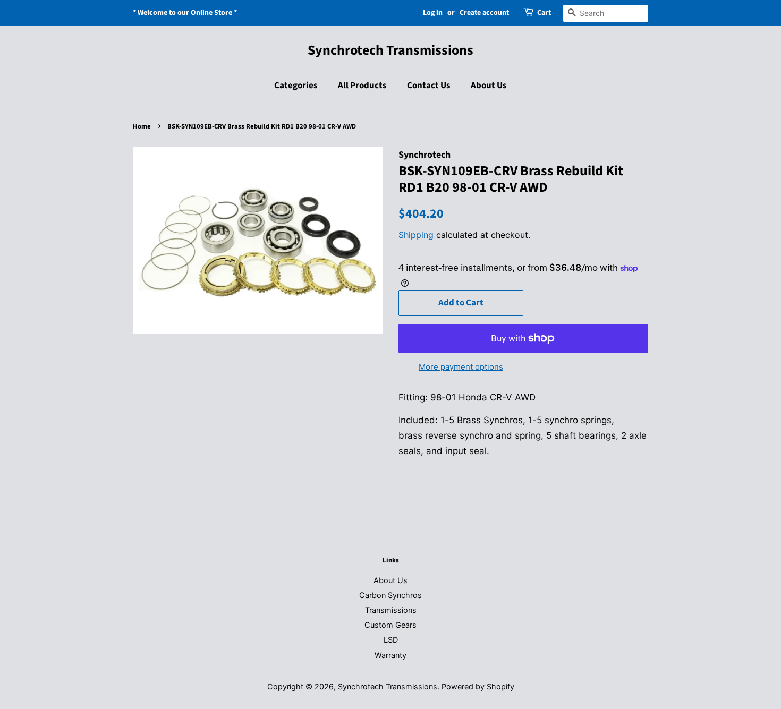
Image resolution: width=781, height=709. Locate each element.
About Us (489, 85)
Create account (484, 12)
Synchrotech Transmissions (390, 50)
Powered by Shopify (478, 686)
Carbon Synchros (390, 595)
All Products (362, 85)
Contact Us (429, 85)
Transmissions (391, 609)
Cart (544, 12)
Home (142, 126)
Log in (433, 12)
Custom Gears (390, 624)
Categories (296, 85)
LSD (391, 639)
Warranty (390, 655)
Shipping (416, 234)
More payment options (461, 367)
